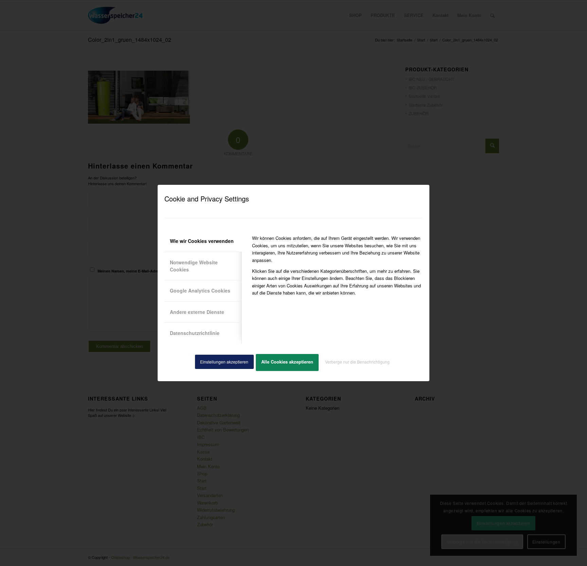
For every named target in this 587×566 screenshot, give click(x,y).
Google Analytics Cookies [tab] (200, 290)
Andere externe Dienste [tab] (197, 311)
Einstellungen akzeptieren (224, 362)
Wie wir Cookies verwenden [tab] (202, 240)
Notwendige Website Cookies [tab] (194, 266)
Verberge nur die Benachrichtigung (357, 362)
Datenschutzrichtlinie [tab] (194, 333)
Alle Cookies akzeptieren (287, 361)
